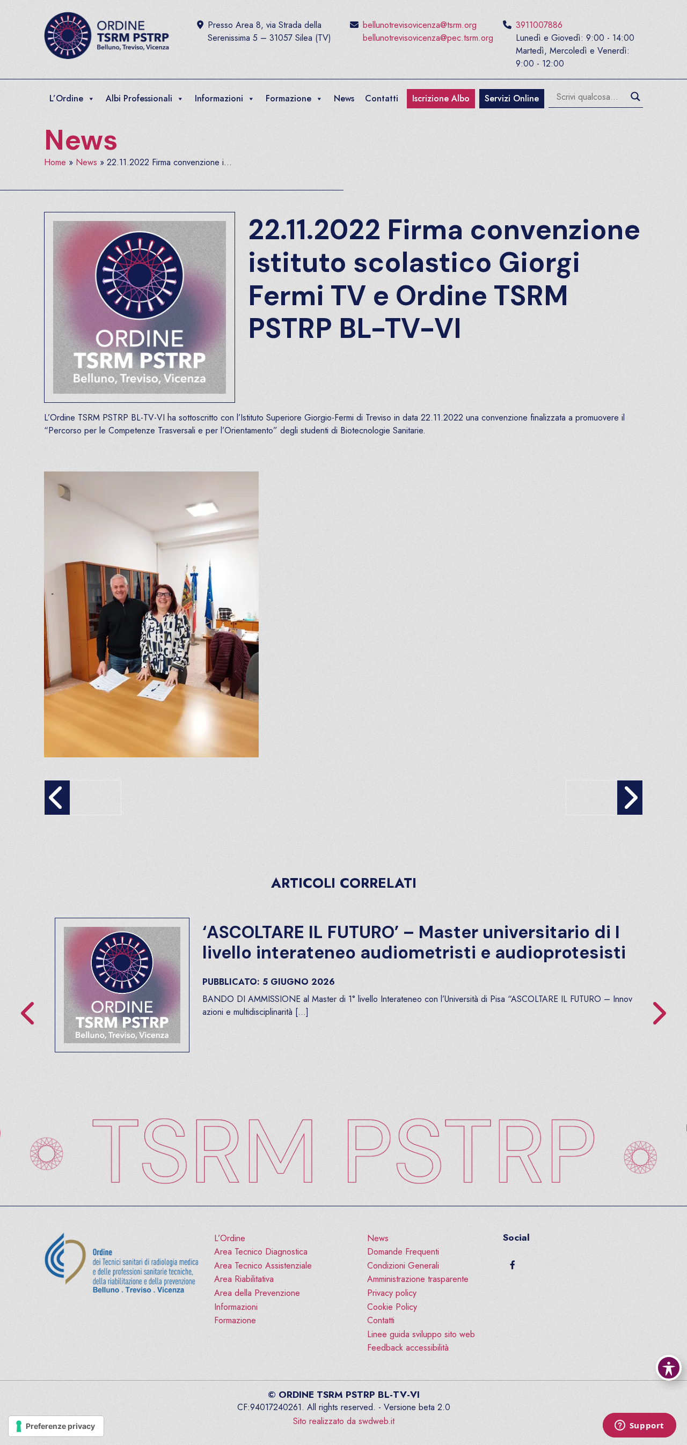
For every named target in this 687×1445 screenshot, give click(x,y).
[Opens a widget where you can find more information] (639, 1426)
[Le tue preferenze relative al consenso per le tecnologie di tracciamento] (56, 1426)
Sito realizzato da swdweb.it (343, 1421)
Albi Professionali (139, 98)
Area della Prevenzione (257, 1293)
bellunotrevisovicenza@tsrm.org (420, 25)
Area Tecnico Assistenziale (263, 1265)
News (344, 98)
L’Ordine (66, 98)
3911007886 (539, 25)
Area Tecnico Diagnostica (261, 1251)
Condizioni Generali (403, 1265)
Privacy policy (391, 1293)
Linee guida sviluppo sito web (421, 1334)
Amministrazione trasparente (418, 1279)
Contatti (381, 98)
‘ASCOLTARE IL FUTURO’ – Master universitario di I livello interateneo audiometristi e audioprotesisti (414, 942)
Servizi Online (512, 98)
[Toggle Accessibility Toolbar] (669, 1368)
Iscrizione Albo (441, 98)
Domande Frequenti (403, 1251)
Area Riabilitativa (244, 1279)
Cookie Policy (392, 1307)
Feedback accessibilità (408, 1347)
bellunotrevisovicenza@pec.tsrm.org (428, 38)
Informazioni (219, 98)
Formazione (288, 98)
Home (55, 162)
